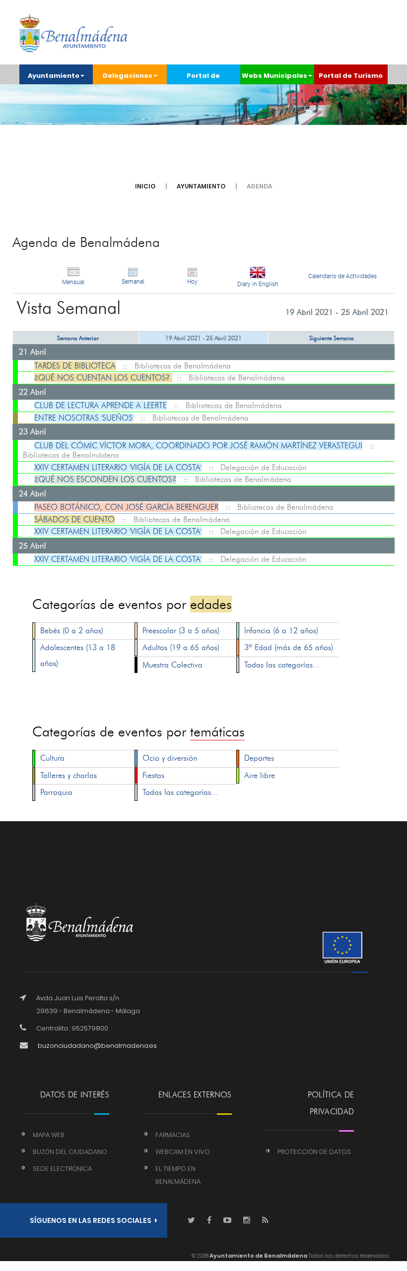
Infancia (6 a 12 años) (281, 630)
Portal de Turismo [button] (351, 75)
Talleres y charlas (68, 775)
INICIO (145, 186)
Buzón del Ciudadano (70, 1151)
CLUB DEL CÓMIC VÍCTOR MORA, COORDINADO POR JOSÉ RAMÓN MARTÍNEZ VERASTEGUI (198, 445)
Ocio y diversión (169, 758)
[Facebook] (209, 1220)
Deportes (259, 758)
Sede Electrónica (62, 1168)
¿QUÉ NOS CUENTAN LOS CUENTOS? (103, 377)
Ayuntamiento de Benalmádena (257, 1256)
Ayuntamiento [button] (53, 75)
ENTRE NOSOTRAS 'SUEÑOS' (84, 418)
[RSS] (265, 1220)
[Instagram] (246, 1220)
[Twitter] (191, 1220)
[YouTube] (227, 1220)
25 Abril (32, 545)
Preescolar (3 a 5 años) (180, 630)
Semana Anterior (78, 338)
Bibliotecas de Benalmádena (183, 365)
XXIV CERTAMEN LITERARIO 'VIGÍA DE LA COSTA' (118, 467)
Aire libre (259, 775)
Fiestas (153, 775)
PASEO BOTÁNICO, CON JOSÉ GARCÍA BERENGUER (126, 507)
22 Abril (32, 392)
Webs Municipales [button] (274, 75)
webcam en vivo (182, 1151)
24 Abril (32, 493)
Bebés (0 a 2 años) (71, 630)
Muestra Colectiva (172, 664)
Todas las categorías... (282, 664)
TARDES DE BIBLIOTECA (75, 365)
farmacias (172, 1135)
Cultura (52, 758)
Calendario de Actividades (342, 276)
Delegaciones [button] (127, 75)
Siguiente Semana (331, 338)
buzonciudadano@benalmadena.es (97, 1045)
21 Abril (32, 352)
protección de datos (314, 1151)
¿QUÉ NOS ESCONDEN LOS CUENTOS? (105, 479)
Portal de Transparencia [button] (203, 77)
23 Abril (32, 431)
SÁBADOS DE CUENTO (74, 519)
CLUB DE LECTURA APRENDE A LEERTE (100, 405)
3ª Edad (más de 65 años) (288, 647)
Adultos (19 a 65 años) (180, 647)
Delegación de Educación (263, 467)
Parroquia (56, 792)
